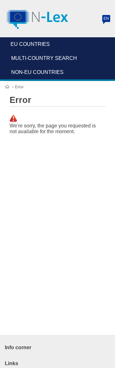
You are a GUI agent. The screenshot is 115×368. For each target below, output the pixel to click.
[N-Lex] (37, 20)
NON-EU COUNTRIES (37, 72)
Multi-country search (44, 58)
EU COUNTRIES (30, 44)
